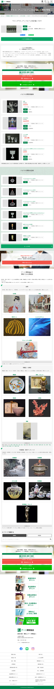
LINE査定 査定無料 (38, 618)
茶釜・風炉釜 (38, 444)
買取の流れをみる (27, 262)
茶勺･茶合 (6, 446)
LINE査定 (13, 664)
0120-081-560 (23, 640)
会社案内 (13, 670)
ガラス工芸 (30, 28)
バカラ (29, 26)
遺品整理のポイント (38, 584)
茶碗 (29, 444)
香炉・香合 (48, 444)
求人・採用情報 (40, 670)
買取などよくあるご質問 (38, 609)
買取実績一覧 (40, 664)
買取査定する (27, 78)
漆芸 (16, 446)
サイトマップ (40, 684)
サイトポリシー (13, 684)
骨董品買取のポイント (38, 593)
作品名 (39, 535)
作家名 (14, 535)
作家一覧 (40, 654)
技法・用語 (13, 661)
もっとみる (27, 246)
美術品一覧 (13, 657)
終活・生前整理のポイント (38, 601)
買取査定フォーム (40, 661)
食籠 (10, 446)
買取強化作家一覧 (13, 667)
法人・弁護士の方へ (13, 680)
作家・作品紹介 (40, 667)
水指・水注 (33, 444)
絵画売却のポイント (38, 576)
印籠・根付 (18, 444)
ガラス (13, 446)
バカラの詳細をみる (27, 39)
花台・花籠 (23, 444)
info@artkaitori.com (25, 642)
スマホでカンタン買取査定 (27, 82)
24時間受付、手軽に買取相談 (27, 75)
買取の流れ (13, 654)
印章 (18, 446)
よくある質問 (40, 657)
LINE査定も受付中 (27, 84)
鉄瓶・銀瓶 (13, 444)
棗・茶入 (44, 444)
